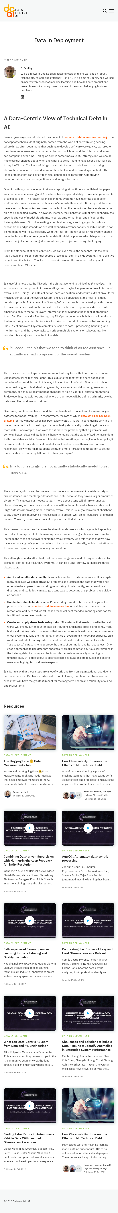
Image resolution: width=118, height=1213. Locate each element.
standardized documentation (50, 606)
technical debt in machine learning (85, 137)
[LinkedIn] (22, 97)
